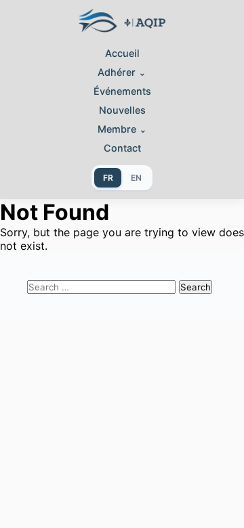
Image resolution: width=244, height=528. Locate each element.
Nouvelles (122, 110)
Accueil (122, 53)
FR (108, 178)
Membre (122, 129)
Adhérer (122, 72)
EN (136, 178)
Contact (122, 148)
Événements (122, 91)
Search (195, 287)
